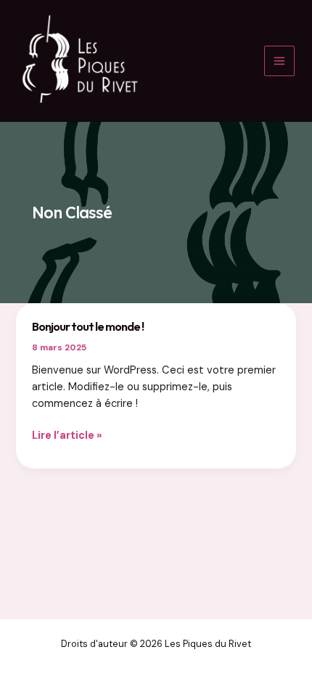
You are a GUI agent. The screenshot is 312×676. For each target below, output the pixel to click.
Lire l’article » (67, 436)
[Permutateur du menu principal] (279, 61)
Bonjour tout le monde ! (88, 326)
